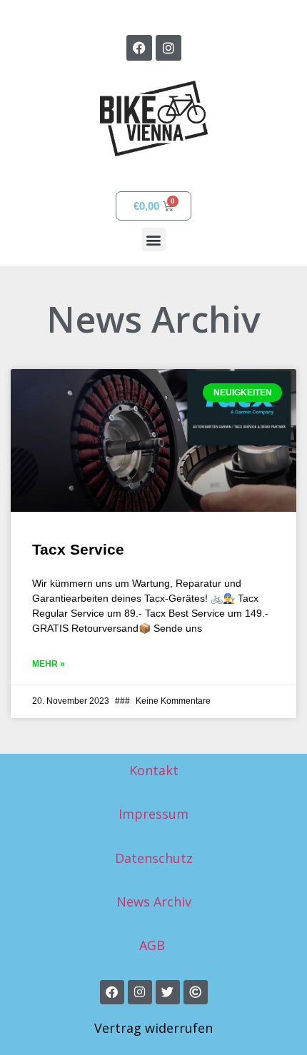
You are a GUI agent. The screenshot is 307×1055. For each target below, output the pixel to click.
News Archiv (153, 901)
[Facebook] (139, 48)
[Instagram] (168, 48)
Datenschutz (154, 858)
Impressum (153, 813)
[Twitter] (168, 992)
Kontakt (153, 770)
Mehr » (48, 664)
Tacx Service (78, 549)
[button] (154, 239)
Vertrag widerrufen (153, 1027)
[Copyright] (195, 992)
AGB (153, 945)
